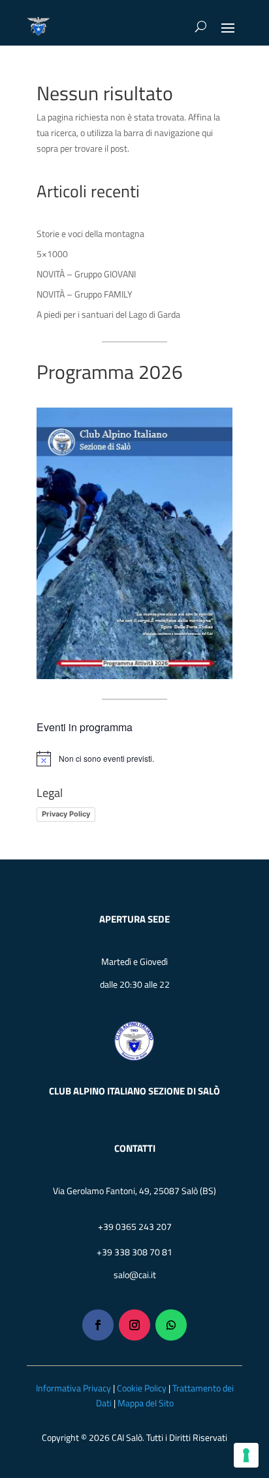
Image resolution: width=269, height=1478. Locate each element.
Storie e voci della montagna (90, 233)
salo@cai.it (135, 1274)
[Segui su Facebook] (98, 1325)
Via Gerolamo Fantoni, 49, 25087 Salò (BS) (134, 1190)
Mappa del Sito (146, 1403)
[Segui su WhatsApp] (171, 1325)
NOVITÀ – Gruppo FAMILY (85, 294)
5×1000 (52, 253)
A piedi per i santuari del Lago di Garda (108, 314)
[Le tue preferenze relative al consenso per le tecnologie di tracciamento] (246, 1455)
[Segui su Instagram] (134, 1325)
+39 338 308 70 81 (134, 1252)
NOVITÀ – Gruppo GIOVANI (86, 274)
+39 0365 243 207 (135, 1226)
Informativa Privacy (73, 1388)
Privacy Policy (66, 813)
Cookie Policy (141, 1388)
